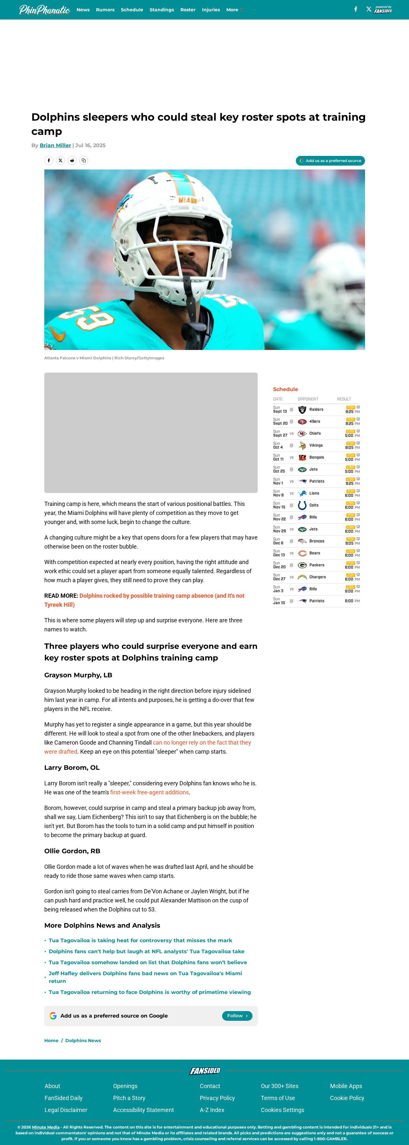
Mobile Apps (346, 1086)
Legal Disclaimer (66, 1110)
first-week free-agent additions (149, 792)
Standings (162, 10)
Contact (210, 1086)
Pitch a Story (129, 1098)
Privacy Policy (217, 1098)
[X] (368, 9)
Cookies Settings (282, 1110)
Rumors (105, 10)
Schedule (132, 10)
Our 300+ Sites (279, 1086)
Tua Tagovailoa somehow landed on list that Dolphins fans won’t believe (148, 962)
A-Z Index (212, 1110)
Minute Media (45, 1127)
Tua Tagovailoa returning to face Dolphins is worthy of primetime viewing (150, 992)
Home (51, 1040)
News (83, 10)
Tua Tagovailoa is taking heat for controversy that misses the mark (140, 940)
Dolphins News (83, 1040)
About (52, 1086)
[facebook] (355, 9)
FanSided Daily (64, 1098)
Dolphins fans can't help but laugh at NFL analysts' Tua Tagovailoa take (146, 951)
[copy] (83, 160)
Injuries (211, 10)
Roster (188, 10)
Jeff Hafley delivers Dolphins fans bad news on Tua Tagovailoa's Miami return (145, 977)
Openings (125, 1086)
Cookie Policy (347, 1098)
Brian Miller (55, 145)
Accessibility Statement (143, 1110)
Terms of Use (278, 1098)
